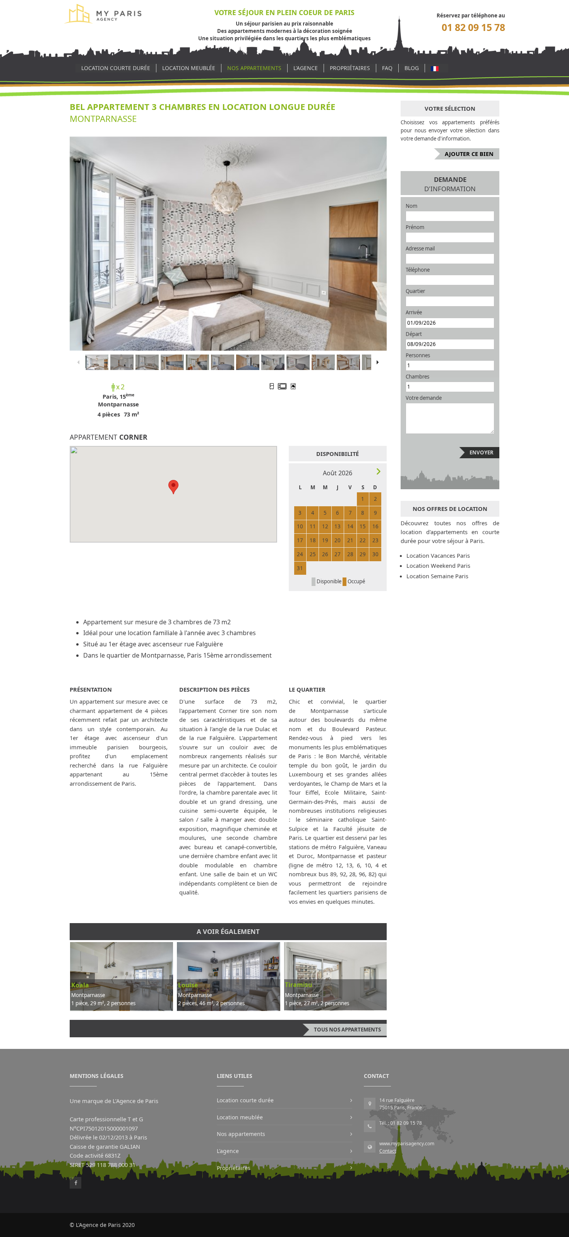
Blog (411, 68)
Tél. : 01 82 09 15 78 (400, 1123)
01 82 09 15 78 (473, 27)
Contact (387, 1151)
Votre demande (424, 397)
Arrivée (414, 312)
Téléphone (418, 269)
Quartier (415, 291)
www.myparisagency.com (406, 1143)
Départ (414, 334)
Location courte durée (115, 68)
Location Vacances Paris (438, 555)
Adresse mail (420, 248)
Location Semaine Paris (437, 576)
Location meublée (188, 68)
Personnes (418, 355)
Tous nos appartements (347, 1029)
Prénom (415, 227)
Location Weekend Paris (438, 565)
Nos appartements (254, 68)
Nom (411, 205)
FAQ (387, 68)
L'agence (305, 68)
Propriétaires (350, 68)
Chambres (417, 376)
